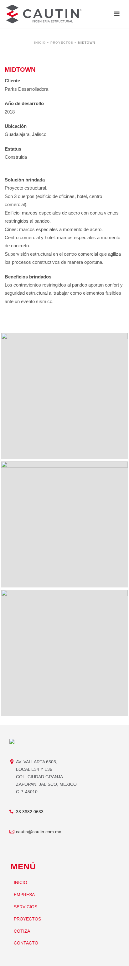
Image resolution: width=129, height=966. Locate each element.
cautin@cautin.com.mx (38, 831)
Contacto (26, 942)
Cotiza (22, 931)
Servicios (25, 906)
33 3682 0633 (30, 811)
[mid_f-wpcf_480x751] (64, 653)
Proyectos (61, 42)
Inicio (40, 42)
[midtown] (64, 524)
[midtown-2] (64, 396)
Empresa (24, 894)
